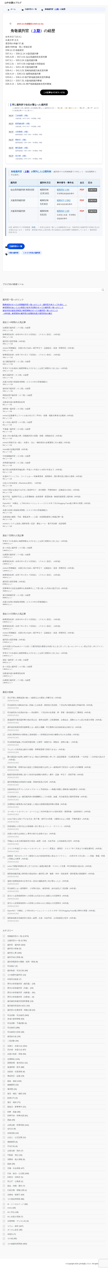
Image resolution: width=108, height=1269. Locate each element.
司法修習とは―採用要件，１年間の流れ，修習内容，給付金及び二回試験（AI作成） (42, 888)
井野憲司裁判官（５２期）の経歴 (16, 463)
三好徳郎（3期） (22, 116)
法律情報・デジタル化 (16, 1221)
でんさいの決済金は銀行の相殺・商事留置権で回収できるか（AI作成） (36, 749)
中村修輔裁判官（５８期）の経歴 (16, 456)
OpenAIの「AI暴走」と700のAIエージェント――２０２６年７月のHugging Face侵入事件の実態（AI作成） (47, 503)
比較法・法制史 (13, 1177)
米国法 (10, 1234)
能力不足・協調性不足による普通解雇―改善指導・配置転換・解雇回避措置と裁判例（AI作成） (42, 497)
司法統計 (11, 966)
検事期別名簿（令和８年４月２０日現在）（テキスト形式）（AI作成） (32, 334)
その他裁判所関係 (14, 1244)
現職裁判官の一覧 (14, 936)
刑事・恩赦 (12, 1112)
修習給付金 (12, 1036)
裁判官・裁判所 (13, 945)
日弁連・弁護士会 (14, 1050)
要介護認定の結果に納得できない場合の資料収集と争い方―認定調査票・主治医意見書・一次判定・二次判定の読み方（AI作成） (56, 758)
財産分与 (11, 1098)
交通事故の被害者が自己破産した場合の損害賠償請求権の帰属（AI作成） (37, 804)
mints (9, 1208)
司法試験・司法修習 (15, 1015)
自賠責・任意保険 (14, 1072)
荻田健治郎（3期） (23, 124)
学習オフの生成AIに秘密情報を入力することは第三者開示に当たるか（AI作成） (36, 368)
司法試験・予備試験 (15, 1023)
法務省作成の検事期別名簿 (14, 402)
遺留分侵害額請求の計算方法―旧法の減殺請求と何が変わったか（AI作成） (38, 881)
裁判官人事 (12, 953)
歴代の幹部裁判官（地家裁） (19, 992)
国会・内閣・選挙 (14, 1186)
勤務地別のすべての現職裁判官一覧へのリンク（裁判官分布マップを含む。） (35, 304)
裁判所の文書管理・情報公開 (19, 1010)
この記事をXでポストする (54, 92)
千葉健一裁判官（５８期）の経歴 (16, 429)
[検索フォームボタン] (103, 290)
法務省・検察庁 (13, 1195)
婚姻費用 (11, 1085)
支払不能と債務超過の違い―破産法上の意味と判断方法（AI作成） (35, 698)
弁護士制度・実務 (14, 1054)
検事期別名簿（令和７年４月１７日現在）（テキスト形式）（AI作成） (32, 355)
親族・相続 (12, 1081)
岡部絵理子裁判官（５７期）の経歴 (17, 395)
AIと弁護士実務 (13, 1217)
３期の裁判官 (13, 253)
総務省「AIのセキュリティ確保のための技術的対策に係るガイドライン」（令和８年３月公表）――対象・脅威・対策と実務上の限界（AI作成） (56, 857)
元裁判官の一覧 (15, 246)
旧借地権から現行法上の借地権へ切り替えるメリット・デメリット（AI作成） (39, 826)
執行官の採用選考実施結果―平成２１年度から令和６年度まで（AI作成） (33, 470)
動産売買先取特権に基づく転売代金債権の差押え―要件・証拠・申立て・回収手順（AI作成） (46, 774)
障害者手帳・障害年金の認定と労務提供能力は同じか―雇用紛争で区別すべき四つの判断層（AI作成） (49, 767)
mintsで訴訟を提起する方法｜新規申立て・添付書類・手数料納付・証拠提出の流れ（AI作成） (42, 490)
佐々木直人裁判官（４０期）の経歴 (17, 422)
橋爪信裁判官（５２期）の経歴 (15, 375)
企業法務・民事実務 (15, 1125)
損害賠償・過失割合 (15, 1063)
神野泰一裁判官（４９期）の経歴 (16, 409)
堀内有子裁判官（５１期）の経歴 (16, 388)
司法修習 (11, 1028)
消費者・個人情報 (14, 1159)
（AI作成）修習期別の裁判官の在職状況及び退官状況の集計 (27, 313)
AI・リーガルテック (15, 1204)
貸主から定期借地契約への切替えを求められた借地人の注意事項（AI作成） (38, 903)
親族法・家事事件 (14, 1107)
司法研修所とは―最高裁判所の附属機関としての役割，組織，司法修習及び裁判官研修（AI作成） (47, 797)
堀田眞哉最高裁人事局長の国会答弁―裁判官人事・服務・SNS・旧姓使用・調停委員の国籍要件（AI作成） (51, 874)
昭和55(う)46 (63, 190)
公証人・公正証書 (14, 1137)
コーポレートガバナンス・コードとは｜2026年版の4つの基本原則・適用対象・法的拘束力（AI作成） (49, 811)
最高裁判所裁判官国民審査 (18, 1001)
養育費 (10, 1089)
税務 (9, 1164)
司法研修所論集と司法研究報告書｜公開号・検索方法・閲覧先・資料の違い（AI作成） (43, 742)
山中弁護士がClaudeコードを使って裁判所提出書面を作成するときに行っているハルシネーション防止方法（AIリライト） (53, 646)
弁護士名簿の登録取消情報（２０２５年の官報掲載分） (26, 510)
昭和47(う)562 (63, 200)
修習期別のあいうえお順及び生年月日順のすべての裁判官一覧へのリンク (33, 307)
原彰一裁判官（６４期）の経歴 (15, 660)
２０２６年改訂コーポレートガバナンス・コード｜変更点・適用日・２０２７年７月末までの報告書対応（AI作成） (55, 848)
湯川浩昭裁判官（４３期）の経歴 (16, 595)
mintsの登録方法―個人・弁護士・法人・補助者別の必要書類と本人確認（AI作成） (37, 442)
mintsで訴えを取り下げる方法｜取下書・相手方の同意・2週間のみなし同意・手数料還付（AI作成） (48, 819)
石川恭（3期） (21, 156)
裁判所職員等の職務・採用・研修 (21, 962)
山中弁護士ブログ (13, 3)
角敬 (33, 227)
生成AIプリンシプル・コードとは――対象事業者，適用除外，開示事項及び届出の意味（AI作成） (43, 476)
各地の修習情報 (13, 1019)
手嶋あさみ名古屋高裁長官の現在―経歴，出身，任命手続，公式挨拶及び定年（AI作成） (44, 841)
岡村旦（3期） (21, 140)
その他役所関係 (13, 1199)
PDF (82, 190)
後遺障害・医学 (13, 1067)
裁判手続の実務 (13, 957)
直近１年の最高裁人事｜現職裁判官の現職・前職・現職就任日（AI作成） (33, 436)
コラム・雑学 (12, 1226)
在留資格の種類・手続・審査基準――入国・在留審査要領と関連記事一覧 (33, 517)
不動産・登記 (12, 1155)
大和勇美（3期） (22, 132)
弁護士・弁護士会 (14, 1046)
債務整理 (11, 1142)
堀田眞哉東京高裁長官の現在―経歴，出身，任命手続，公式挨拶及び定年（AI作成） (42, 918)
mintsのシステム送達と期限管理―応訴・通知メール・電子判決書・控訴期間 (34, 523)
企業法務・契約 (13, 1151)
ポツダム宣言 (12, 1230)
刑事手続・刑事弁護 (15, 1115)
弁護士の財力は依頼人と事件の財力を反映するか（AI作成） (32, 834)
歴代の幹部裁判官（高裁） (18, 988)
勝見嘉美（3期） (22, 148)
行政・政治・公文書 (15, 1173)
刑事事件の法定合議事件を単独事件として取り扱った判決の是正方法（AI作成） (36, 588)
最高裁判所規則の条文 (16, 1006)
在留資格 (11, 1133)
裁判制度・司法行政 (15, 970)
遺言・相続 (12, 1102)
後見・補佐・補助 (14, 1094)
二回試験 (11, 1041)
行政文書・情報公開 (15, 1190)
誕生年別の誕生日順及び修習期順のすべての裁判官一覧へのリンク (30, 310)
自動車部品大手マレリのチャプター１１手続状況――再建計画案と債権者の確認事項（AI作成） (47, 789)
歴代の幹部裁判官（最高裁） (19, 984)
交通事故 (11, 1059)
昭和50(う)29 (63, 211)
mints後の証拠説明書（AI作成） (16, 449)
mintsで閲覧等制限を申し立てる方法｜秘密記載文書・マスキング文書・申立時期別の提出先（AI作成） (50, 866)
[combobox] (51, 290)
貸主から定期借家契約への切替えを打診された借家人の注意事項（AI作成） (38, 896)
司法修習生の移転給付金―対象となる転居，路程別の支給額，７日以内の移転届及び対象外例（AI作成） (50, 705)
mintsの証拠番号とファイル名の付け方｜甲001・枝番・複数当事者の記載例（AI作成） (39, 415)
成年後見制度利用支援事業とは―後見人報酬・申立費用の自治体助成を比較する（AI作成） (45, 727)
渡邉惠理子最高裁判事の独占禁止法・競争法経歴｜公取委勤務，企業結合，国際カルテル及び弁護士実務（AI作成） (55, 720)
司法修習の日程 (13, 1032)
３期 (56, 9)
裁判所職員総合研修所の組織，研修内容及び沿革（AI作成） (32, 782)
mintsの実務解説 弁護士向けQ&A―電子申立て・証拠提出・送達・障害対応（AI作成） (39, 348)
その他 (10, 1238)
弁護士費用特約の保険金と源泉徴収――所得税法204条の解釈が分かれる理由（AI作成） (43, 734)
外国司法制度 (12, 979)
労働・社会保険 (13, 1168)
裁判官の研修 (12, 948)
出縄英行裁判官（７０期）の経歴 (16, 328)
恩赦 (9, 1120)
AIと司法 (11, 1212)
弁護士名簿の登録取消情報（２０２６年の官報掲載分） (26, 382)
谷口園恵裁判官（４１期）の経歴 (16, 361)
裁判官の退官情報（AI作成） (14, 341)
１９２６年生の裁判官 (31, 253)
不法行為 (11, 1146)
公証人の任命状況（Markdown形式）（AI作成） (23, 483)
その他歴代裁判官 (14, 975)
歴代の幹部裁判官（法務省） (19, 997)
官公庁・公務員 (13, 1181)
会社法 (10, 1129)
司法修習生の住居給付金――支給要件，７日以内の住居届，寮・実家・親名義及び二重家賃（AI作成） (49, 712)
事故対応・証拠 (13, 1076)
